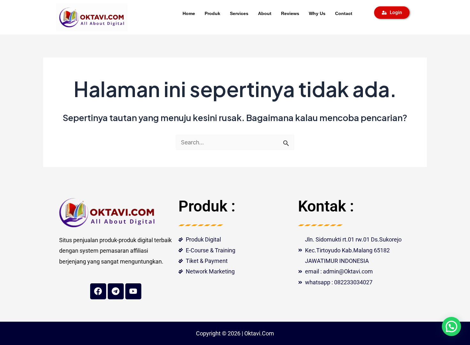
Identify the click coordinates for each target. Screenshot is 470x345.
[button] (451, 326)
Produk (212, 13)
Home (189, 13)
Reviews (290, 13)
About (264, 13)
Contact (343, 13)
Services (239, 13)
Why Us (317, 13)
